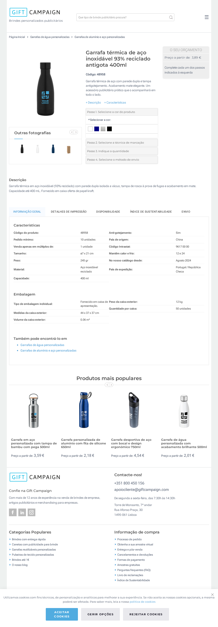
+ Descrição (93, 102)
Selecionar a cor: (99, 119)
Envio (186, 211)
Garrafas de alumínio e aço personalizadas (100, 37)
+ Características (115, 102)
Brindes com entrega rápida (29, 539)
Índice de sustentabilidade (151, 211)
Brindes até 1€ (20, 559)
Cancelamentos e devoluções (135, 554)
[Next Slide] (76, 132)
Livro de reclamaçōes (130, 575)
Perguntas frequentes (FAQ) (134, 569)
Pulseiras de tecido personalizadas (33, 554)
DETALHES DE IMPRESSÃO (68, 211)
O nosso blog (20, 564)
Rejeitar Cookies (146, 614)
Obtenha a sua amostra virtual (135, 544)
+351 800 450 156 (129, 483)
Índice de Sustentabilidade (133, 580)
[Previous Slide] (71, 132)
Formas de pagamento (131, 559)
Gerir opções (100, 614)
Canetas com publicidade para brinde (35, 544)
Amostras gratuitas (128, 564)
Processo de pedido (129, 539)
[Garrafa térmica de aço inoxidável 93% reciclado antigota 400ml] (45, 87)
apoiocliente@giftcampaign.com (141, 489)
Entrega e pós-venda (129, 549)
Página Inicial (17, 37)
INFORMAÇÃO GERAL (27, 211)
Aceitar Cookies (61, 614)
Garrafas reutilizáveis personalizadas (34, 549)
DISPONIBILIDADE (108, 211)
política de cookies (142, 601)
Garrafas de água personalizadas (50, 37)
